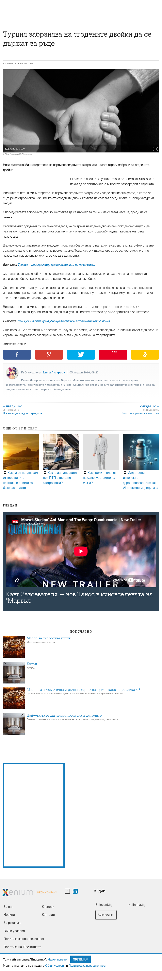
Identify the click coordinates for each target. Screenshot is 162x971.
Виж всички (106, 915)
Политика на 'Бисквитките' (23, 947)
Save (114, 351)
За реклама (12, 922)
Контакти (48, 914)
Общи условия (55, 965)
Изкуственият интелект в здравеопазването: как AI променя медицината (140, 480)
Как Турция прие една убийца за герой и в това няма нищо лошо (64, 321)
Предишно (12, 406)
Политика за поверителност (87, 965)
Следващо (149, 406)
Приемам (80, 959)
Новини (9, 914)
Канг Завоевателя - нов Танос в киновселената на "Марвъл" (79, 597)
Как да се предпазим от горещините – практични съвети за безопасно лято (20, 480)
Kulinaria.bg (136, 904)
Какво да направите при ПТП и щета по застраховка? (60, 477)
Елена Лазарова (53, 372)
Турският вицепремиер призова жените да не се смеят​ (56, 265)
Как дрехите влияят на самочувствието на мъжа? (99, 477)
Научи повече (57, 959)
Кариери (48, 906)
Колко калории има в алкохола (140, 413)
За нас (8, 906)
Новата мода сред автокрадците (22, 413)
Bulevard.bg (103, 904)
